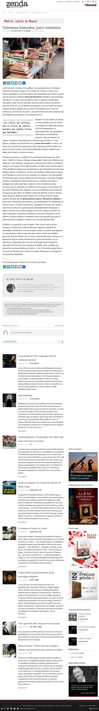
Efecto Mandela (25, 395)
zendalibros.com (35, 490)
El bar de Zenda (83, 619)
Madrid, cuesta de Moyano (22, 12)
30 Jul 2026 (81, 632)
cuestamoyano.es (28, 291)
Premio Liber (83, 705)
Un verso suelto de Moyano (21, 31)
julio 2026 (74, 657)
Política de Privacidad (48, 705)
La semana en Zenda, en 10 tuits (32, 528)
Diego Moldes (34, 363)
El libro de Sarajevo (84, 638)
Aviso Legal (37, 705)
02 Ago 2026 (81, 621)
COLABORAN (60, 1)
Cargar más (33, 695)
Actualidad (10, 12)
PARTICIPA (76, 1)
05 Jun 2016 (6, 31)
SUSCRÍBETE (68, 1)
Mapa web (69, 705)
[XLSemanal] (90, 4)
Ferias (36, 31)
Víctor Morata (34, 399)
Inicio (4, 12)
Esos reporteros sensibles (86, 627)
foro (12, 306)
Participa (62, 705)
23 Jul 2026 (81, 643)
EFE (30, 444)
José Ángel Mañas (35, 627)
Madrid (41, 31)
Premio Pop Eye (91, 705)
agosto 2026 (75, 653)
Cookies (57, 705)
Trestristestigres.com (27, 705)
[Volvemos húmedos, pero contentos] (33, 58)
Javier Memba (34, 580)
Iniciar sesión (59, 326)
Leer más (21, 431)
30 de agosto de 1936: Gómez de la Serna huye (39, 623)
